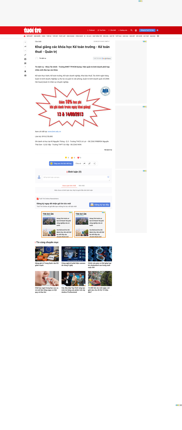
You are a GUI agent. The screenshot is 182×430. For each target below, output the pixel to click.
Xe (84, 36)
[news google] (102, 58)
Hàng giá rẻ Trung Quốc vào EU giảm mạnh (47, 264)
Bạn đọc (153, 36)
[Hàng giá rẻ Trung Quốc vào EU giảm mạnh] (47, 253)
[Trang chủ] (24, 36)
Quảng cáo (123, 30)
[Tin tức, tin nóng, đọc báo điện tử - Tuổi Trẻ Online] (32, 30)
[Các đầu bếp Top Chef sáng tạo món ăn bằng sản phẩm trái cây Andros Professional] (73, 278)
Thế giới (55, 36)
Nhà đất (132, 36)
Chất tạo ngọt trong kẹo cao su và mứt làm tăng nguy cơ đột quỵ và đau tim (46, 290)
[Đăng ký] (99, 205)
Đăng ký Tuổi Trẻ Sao (147, 30)
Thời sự (48, 36)
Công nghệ (79, 36)
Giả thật (146, 36)
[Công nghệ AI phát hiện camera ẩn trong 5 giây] (73, 253)
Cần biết (113, 30)
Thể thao (118, 36)
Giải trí (112, 36)
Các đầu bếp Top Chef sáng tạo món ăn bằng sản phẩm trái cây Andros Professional (73, 290)
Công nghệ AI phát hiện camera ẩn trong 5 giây (73, 264)
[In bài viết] (25, 75)
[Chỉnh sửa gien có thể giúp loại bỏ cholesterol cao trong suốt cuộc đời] (100, 253)
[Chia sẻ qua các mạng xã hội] (94, 163)
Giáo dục (125, 36)
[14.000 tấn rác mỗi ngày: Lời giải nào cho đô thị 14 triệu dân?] (100, 278)
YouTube (102, 30)
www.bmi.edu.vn (54, 132)
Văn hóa (105, 36)
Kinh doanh (70, 36)
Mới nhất (30, 36)
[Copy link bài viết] (89, 163)
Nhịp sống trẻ (97, 36)
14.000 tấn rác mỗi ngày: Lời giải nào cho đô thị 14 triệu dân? (99, 290)
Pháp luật (62, 36)
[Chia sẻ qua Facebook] (84, 163)
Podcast (92, 30)
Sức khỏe (139, 36)
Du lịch (89, 36)
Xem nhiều (37, 36)
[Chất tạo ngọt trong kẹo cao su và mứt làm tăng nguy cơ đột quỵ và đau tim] (47, 278)
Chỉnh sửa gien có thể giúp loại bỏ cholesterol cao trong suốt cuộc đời (99, 265)
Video (43, 36)
